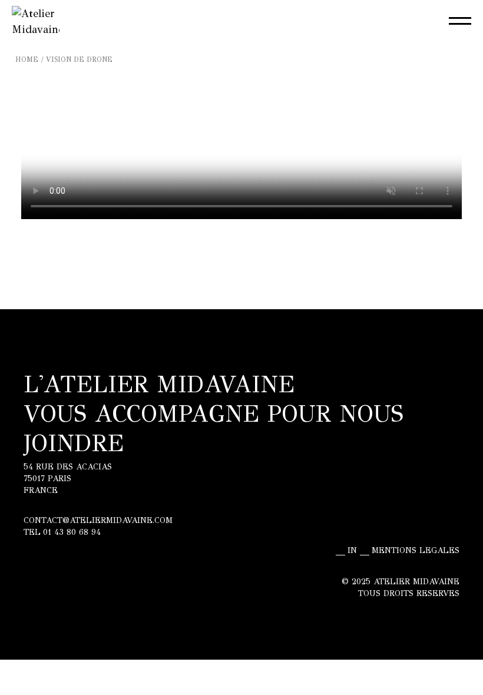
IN (352, 551)
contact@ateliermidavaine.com (98, 520)
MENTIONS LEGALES (415, 551)
